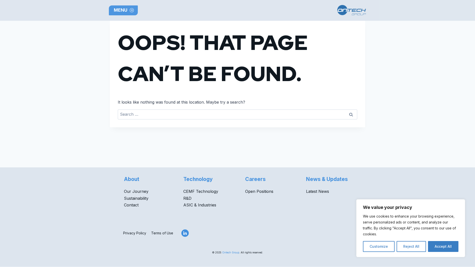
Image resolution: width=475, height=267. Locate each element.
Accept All (443, 246)
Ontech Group (230, 252)
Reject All (411, 246)
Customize (379, 246)
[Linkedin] (185, 233)
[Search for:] (237, 114)
